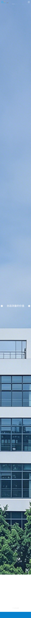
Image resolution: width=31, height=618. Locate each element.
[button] (2, 306)
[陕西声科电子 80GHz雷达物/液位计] (5, 2)
